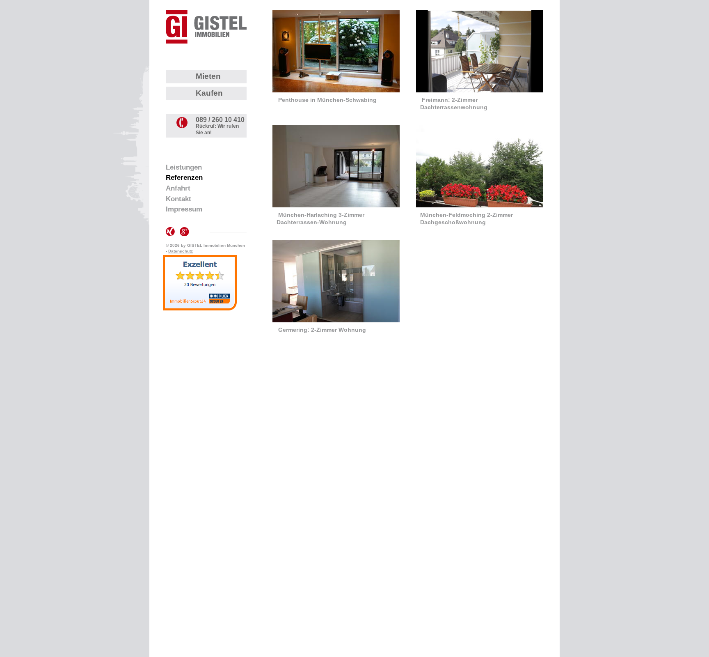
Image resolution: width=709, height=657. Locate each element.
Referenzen (184, 177)
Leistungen (184, 167)
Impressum (184, 209)
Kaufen (209, 93)
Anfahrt (178, 188)
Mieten (208, 76)
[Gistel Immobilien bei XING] (170, 231)
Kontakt (178, 199)
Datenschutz (180, 251)
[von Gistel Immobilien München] (206, 27)
